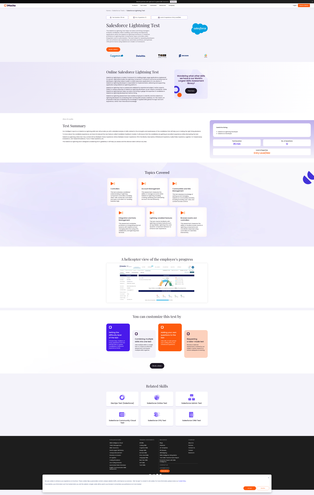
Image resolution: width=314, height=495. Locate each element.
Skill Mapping (163, 453)
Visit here (191, 91)
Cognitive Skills (144, 448)
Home (108, 11)
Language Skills (144, 457)
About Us (190, 443)
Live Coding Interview (116, 462)
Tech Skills (142, 465)
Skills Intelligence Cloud (116, 443)
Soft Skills (142, 462)
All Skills (142, 443)
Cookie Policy (182, 481)
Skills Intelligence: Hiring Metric (168, 455)
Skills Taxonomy (114, 448)
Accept (250, 488)
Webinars (162, 445)
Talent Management (115, 445)
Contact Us (191, 448)
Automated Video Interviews (118, 465)
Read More (173, 1)
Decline (263, 488)
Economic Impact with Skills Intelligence (168, 460)
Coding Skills (143, 445)
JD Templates (164, 448)
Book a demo (113, 49)
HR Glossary (163, 450)
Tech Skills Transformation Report (169, 457)
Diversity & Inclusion (115, 455)
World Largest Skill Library (117, 450)
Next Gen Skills (144, 460)
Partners (190, 445)
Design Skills (143, 450)
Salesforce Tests (118, 11)
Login (294, 5)
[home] (10, 5)
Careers (190, 450)
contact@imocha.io (164, 468)
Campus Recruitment (116, 453)
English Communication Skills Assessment (118, 468)
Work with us (164, 471)
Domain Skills (143, 453)
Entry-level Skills (144, 455)
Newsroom (191, 453)
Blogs (161, 443)
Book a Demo (304, 5)
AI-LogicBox (113, 457)
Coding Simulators (115, 460)
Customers (153, 5)
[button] (135, 5)
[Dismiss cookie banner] (268, 478)
